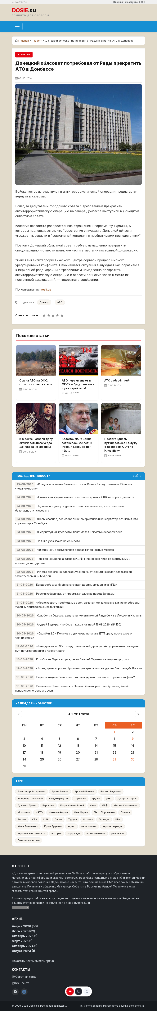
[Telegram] (15, 991)
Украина (88, 819)
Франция (104, 819)
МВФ (105, 805)
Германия (80, 798)
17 (24, 752)
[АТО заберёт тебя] (121, 360)
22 (114, 752)
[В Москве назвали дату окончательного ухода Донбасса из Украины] (36, 418)
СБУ (34, 819)
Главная (23, 40)
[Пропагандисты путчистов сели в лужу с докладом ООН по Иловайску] (121, 418)
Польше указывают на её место (58, 541)
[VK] (24, 991)
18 (41, 752)
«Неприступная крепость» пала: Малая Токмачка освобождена (79, 532)
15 (114, 745)
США (46, 819)
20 (78, 752)
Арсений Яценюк (84, 791)
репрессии (117, 833)
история (56, 833)
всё (135, 475)
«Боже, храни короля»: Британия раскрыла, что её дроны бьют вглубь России (89, 668)
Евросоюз (48, 805)
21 (96, 752)
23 (133, 752)
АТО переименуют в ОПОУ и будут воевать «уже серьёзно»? (78, 384)
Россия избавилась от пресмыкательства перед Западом (75, 593)
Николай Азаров (58, 812)
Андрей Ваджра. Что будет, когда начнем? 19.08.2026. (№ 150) (79, 624)
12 (59, 745)
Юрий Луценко (53, 826)
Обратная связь (26, 976)
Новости (37, 40)
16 (132, 745)
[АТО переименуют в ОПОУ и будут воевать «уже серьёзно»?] (78, 360)
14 (96, 745)
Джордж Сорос (127, 798)
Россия (22, 819)
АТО (59, 302)
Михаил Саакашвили (125, 805)
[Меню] (17, 26)
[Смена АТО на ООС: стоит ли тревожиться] (36, 360)
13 (77, 745)
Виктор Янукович (111, 791)
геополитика (88, 826)
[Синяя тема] (87, 991)
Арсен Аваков (60, 791)
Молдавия (24, 812)
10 (24, 745)
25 (42, 759)
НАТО (39, 812)
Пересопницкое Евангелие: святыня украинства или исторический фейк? (85, 677)
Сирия (58, 819)
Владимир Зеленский (30, 798)
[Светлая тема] (70, 991)
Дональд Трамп (27, 805)
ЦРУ (117, 819)
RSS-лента (22, 983)
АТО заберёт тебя (117, 380)
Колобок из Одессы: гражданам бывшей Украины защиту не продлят (82, 659)
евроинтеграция (112, 826)
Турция (72, 819)
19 (59, 752)
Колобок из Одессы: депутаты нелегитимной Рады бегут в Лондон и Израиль (89, 615)
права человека (96, 833)
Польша (125, 812)
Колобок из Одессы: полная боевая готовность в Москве (75, 549)
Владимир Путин (59, 798)
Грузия (96, 798)
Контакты (20, 2)
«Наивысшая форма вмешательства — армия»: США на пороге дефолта (85, 497)
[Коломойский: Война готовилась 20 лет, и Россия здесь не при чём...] (78, 418)
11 (42, 745)
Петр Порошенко (104, 812)
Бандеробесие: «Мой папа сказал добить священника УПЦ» (76, 584)
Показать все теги (29, 840)
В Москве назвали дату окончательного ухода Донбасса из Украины (36, 442)
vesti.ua (45, 289)
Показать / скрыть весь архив (33, 961)
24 (24, 759)
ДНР (108, 798)
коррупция (74, 833)
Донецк (44, 302)
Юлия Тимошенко (28, 826)
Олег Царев (81, 812)
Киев (93, 805)
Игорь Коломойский (72, 805)
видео (71, 826)
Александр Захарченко (32, 791)
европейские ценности (31, 833)
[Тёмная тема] (78, 991)
